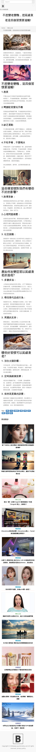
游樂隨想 (18, 667)
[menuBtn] (33, 5)
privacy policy (21, 748)
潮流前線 (18, 529)
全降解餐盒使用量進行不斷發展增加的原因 (18, 670)
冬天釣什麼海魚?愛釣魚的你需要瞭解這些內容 (18, 643)
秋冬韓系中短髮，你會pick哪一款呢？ (18, 589)
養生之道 (10, 28)
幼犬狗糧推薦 (4, 9)
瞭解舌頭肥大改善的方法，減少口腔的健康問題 (18, 616)
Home (3, 28)
